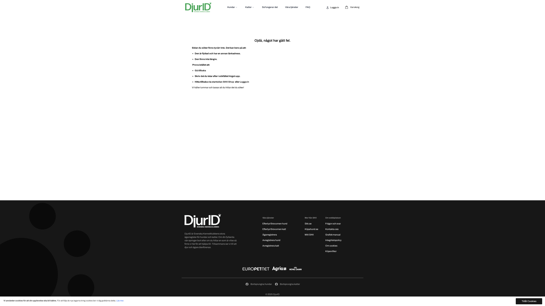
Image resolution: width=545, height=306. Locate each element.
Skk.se (308, 223)
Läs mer (119, 301)
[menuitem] (233, 7)
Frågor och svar (333, 223)
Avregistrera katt (270, 246)
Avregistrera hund (271, 240)
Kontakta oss (331, 229)
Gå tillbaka (200, 70)
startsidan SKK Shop (223, 82)
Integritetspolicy (333, 240)
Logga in (334, 7)
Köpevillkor (331, 251)
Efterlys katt (274, 229)
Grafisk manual (332, 234)
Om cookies (331, 246)
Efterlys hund (274, 223)
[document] (273, 301)
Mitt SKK (309, 234)
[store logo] (198, 7)
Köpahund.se (311, 229)
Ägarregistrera (269, 234)
